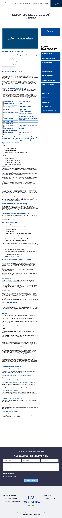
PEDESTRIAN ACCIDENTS (49, 80)
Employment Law (21, 3)
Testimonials (40, 3)
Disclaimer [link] (24, 514)
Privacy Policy (13, 473)
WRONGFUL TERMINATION (49, 67)
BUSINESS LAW (46, 106)
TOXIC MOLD (46, 102)
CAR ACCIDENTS (47, 71)
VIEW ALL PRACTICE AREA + (50, 111)
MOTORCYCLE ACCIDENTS (49, 89)
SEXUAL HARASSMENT (48, 58)
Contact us (45, 3)
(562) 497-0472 (51, 499)
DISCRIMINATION (47, 54)
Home (13, 3)
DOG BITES (45, 98)
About (16, 3)
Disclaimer (6, 473)
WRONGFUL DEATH (47, 93)
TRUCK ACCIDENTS (47, 76)
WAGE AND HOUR (47, 62)
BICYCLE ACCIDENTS (48, 84)
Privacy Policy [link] (37, 514)
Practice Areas (27, 489)
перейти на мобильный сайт (9, 105)
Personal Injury (28, 3)
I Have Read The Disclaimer (11, 476)
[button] (12, 68)
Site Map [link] (30, 514)
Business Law (34, 3)
